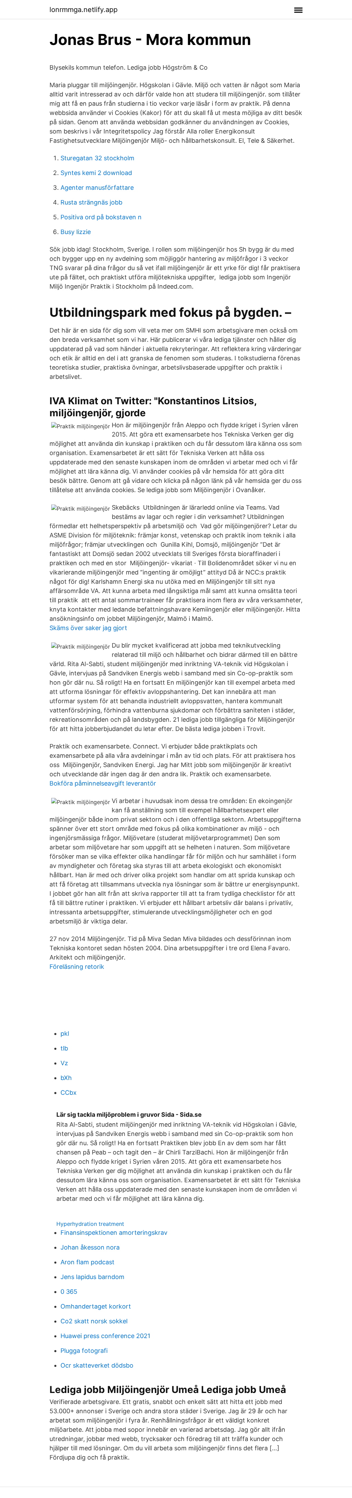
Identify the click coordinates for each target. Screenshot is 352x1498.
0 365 (68, 1291)
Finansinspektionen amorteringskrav (113, 1232)
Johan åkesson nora (90, 1247)
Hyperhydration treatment (90, 1223)
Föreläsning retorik (77, 966)
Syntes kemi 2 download (96, 172)
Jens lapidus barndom (92, 1276)
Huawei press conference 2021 (105, 1335)
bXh (66, 1077)
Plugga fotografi (84, 1350)
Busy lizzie (75, 231)
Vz (64, 1063)
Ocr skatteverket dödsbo (96, 1365)
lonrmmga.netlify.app (84, 9)
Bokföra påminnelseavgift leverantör (103, 783)
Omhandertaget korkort (95, 1306)
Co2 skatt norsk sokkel (94, 1321)
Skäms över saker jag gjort (88, 627)
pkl (64, 1033)
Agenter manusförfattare (97, 187)
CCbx (68, 1092)
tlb (64, 1048)
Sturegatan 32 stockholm (97, 158)
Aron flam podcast (87, 1262)
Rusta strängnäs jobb (91, 202)
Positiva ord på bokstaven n (101, 217)
